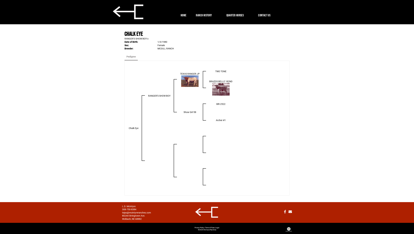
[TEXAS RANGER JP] (190, 80)
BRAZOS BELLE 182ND (220, 81)
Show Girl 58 (190, 112)
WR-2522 (220, 104)
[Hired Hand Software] (289, 228)
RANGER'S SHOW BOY (136, 38)
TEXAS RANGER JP (190, 73)
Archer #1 (221, 120)
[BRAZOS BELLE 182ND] (221, 88)
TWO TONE (220, 71)
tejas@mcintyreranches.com (136, 212)
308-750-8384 (129, 209)
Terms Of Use (209, 227)
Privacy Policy (199, 227)
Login (217, 227)
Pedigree (131, 56)
